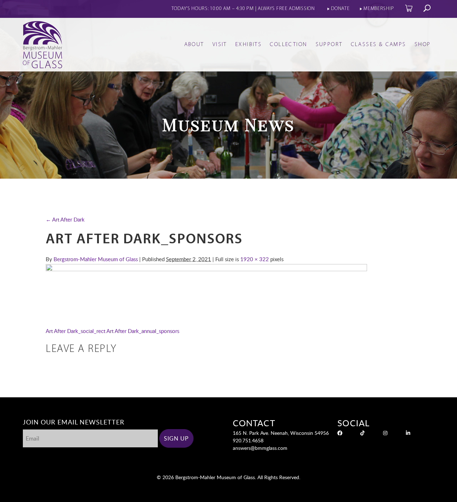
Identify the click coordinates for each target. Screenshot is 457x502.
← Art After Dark (65, 219)
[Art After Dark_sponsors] (206, 269)
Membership (378, 8)
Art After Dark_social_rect (75, 330)
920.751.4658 (248, 440)
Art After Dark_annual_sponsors (142, 330)
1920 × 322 (254, 259)
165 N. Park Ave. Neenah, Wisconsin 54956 (281, 432)
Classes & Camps (378, 45)
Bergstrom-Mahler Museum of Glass (96, 259)
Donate (340, 8)
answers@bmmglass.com (260, 447)
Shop (423, 45)
